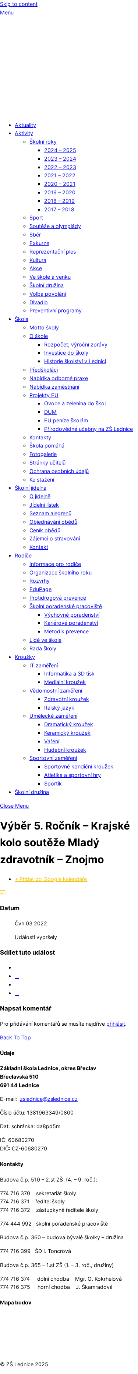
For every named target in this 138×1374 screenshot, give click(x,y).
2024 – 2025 (60, 150)
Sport (36, 217)
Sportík (53, 783)
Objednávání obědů (53, 522)
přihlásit (115, 1024)
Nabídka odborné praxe (58, 378)
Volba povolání (47, 294)
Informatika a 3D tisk (69, 673)
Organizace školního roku (60, 572)
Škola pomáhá (46, 445)
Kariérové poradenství (71, 623)
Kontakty (40, 437)
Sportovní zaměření (53, 758)
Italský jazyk (59, 707)
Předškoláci (43, 369)
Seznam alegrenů (50, 513)
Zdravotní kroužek (66, 699)
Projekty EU (44, 395)
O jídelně (39, 496)
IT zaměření (43, 665)
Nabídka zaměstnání (54, 386)
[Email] (17, 993)
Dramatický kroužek (68, 724)
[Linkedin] (17, 984)
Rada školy (42, 648)
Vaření (51, 741)
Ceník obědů (44, 530)
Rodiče (23, 555)
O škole (38, 336)
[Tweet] (17, 976)
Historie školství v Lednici (75, 361)
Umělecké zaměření (53, 716)
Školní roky (43, 141)
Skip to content (19, 4)
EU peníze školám (66, 420)
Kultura (37, 260)
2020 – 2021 (59, 184)
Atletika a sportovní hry (72, 775)
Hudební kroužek (65, 750)
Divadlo (38, 302)
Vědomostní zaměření (55, 690)
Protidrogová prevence (57, 597)
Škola (21, 319)
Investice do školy (66, 352)
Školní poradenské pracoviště (65, 606)
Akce (35, 268)
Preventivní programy (55, 310)
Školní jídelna (30, 488)
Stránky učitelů (47, 462)
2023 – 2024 (60, 158)
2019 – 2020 (59, 192)
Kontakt (38, 547)
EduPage (40, 589)
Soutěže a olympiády (55, 226)
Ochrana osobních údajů (59, 471)
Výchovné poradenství (71, 614)
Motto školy (44, 327)
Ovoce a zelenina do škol (75, 403)
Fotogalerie (43, 454)
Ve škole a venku (50, 277)
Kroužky (25, 657)
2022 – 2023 (60, 167)
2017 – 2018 (59, 209)
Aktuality (25, 125)
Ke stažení (41, 479)
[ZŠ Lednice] (69, 111)
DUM (50, 412)
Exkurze (39, 243)
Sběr (35, 234)
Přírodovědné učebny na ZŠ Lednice (88, 429)
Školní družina (46, 285)
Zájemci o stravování (54, 538)
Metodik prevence (66, 631)
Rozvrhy (39, 580)
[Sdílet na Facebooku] (17, 967)
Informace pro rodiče (55, 564)
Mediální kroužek (65, 682)
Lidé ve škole (45, 640)
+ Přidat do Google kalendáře (51, 879)
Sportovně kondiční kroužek (78, 766)
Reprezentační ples (52, 251)
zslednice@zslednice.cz (49, 1099)
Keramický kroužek (67, 733)
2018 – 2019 (59, 201)
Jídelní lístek (44, 505)
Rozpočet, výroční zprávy (75, 344)
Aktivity (24, 133)
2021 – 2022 (59, 175)
